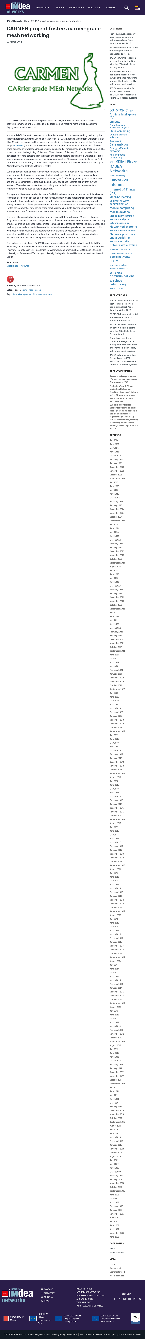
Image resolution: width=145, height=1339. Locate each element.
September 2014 (117, 957)
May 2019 (114, 743)
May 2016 (114, 881)
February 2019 (116, 754)
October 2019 (116, 727)
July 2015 (114, 919)
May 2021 (114, 658)
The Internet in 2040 (119, 382)
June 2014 (114, 969)
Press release (34, 290)
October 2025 (116, 475)
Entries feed (115, 1268)
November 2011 (117, 1076)
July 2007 (114, 1221)
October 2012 (116, 1038)
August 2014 (115, 961)
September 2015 (117, 911)
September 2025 (117, 478)
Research (43, 7)
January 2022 (116, 635)
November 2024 (117, 513)
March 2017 (115, 842)
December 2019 (117, 720)
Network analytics (119, 219)
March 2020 (115, 708)
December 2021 (117, 639)
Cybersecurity (115, 141)
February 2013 (116, 1030)
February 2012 (116, 1064)
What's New (77, 7)
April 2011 (114, 1099)
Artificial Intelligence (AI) (123, 116)
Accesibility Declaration (39, 1334)
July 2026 (114, 440)
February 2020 (116, 712)
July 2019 (114, 735)
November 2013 (117, 995)
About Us (94, 7)
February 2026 (116, 459)
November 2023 (117, 555)
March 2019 (115, 750)
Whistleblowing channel (89, 1306)
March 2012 (115, 1061)
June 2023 (114, 574)
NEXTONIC (114, 250)
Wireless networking (42, 294)
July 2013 (114, 1011)
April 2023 (114, 582)
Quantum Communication (121, 253)
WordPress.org (117, 1276)
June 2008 (114, 1195)
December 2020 (117, 678)
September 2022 (117, 609)
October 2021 (116, 647)
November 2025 (117, 471)
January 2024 (116, 547)
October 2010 (116, 1118)
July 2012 (114, 1049)
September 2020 (117, 689)
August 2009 (115, 1156)
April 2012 (114, 1057)
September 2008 (117, 1191)
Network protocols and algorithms (122, 236)
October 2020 (116, 685)
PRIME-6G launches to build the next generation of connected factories (124, 50)
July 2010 (114, 1130)
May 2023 (114, 578)
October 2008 (116, 1187)
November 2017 (117, 812)
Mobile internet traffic (122, 215)
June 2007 (114, 1225)
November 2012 (117, 1034)
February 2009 (116, 1175)
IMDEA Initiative (126, 161)
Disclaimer (72, 1334)
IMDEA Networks (119, 168)
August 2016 (115, 869)
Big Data (115, 121)
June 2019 (114, 739)
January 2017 (116, 850)
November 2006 (117, 1233)
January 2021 (116, 674)
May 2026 (114, 448)
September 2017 (117, 819)
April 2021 (114, 662)
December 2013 (117, 992)
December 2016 (117, 854)
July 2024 (114, 524)
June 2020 (114, 697)
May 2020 (114, 701)
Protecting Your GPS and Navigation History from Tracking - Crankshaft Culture (124, 389)
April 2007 (114, 1229)
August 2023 (115, 567)
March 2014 (115, 980)
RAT (81, 1334)
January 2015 (116, 942)
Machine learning (120, 197)
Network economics (119, 223)
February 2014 (116, 984)
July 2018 (114, 781)
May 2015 (114, 927)
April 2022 (114, 624)
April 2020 (114, 704)
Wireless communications (122, 274)
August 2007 (115, 1218)
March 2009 (115, 1172)
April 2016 (114, 884)
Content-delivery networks (118, 136)
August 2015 (115, 915)
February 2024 (116, 544)
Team (60, 7)
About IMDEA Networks (88, 1292)
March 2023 (115, 586)
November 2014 (117, 950)
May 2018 (114, 789)
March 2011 (115, 1103)
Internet (117, 185)
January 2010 (116, 1145)
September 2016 (117, 865)
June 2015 (114, 923)
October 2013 (116, 999)
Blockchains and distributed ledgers (119, 126)
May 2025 (114, 490)
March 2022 (115, 628)
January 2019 (116, 758)
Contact (48, 1289)
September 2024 (117, 521)
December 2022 (117, 597)
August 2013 (115, 1007)
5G (112, 110)
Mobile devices (120, 212)
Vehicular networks (119, 269)
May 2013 (114, 1018)
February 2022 (116, 632)
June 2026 (114, 444)
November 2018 (117, 766)
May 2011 (114, 1095)
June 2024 (114, 528)
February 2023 (116, 590)
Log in (112, 1264)
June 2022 (114, 616)
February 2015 (116, 938)
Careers (110, 7)
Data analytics (119, 144)
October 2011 (116, 1080)
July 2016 (114, 873)
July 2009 (114, 1160)
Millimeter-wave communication (119, 202)
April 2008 (114, 1202)
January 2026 (116, 463)
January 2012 (116, 1068)
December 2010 (117, 1110)
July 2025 (114, 482)
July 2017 (114, 827)
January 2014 (116, 988)
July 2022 (114, 612)
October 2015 (116, 907)
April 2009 (114, 1168)
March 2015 (115, 934)
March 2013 (115, 1026)
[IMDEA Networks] (18, 7)
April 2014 (114, 976)
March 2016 (115, 888)
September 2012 (117, 1041)
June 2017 (114, 831)
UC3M (114, 261)
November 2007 (117, 1214)
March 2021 (115, 666)
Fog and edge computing (117, 156)
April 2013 (114, 1022)
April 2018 (114, 792)
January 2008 (116, 1210)
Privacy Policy (58, 1334)
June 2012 (114, 1053)
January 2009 (116, 1179)
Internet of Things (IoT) (122, 191)
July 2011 (114, 1087)
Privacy (125, 249)
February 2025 (116, 501)
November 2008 (117, 1183)
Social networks (120, 256)
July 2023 (114, 570)
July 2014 (114, 965)
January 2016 (116, 896)
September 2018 (117, 773)
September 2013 (117, 1003)
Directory (49, 1293)
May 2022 (114, 620)
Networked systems (21, 294)
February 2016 (116, 892)
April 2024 (114, 536)
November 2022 (117, 601)
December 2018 (117, 762)
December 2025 (117, 467)
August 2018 (115, 777)
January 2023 (116, 593)
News (26, 21)
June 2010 (114, 1133)
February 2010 (116, 1141)
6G (131, 110)
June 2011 (114, 1091)
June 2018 (114, 785)
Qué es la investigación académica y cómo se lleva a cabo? (123, 408)
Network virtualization (123, 245)
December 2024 (117, 509)
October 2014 (116, 953)
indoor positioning (117, 176)
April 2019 (114, 747)
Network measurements (123, 230)
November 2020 (117, 681)
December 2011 (117, 1072)
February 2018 (116, 800)
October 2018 (116, 770)
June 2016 (114, 877)
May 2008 (114, 1198)
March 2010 (115, 1137)
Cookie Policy (91, 1334)
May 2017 (114, 835)
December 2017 (117, 808)
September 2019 (117, 731)
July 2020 (114, 693)
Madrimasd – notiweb (18, 266)
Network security (119, 241)
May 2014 (114, 972)
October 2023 (116, 559)
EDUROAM (48, 1297)
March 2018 (115, 796)
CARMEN (19, 145)
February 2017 (116, 846)
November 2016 (117, 858)
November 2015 (117, 904)
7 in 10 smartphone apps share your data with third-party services (122, 398)
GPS (111, 162)
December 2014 (117, 946)
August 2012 (115, 1045)
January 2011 (116, 1107)
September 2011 (117, 1084)
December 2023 (117, 551)
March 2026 (115, 455)
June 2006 (114, 1237)
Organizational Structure (90, 1295)
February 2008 (116, 1206)
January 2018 (116, 804)
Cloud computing (120, 131)
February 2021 (116, 670)
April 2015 (114, 930)
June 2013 (114, 1015)
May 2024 (114, 532)
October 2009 (116, 1152)
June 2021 (114, 655)
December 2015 (117, 900)
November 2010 (117, 1114)
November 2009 (117, 1149)
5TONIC (122, 110)
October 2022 (116, 605)
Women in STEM (116, 289)
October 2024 (116, 517)
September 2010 (117, 1122)
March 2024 (115, 540)
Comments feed (117, 1272)
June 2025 (114, 486)
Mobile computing (122, 208)
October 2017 (116, 815)
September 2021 (117, 651)
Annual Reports (84, 1299)
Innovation (119, 179)
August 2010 (115, 1126)
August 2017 (115, 823)
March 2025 (115, 498)
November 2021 (117, 643)
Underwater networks (120, 265)
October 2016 (116, 861)
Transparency (83, 1302)
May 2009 (114, 1164)
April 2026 (114, 452)
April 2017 (114, 838)
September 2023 (117, 563)
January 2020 (116, 716)
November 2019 (117, 724)
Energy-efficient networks (119, 149)
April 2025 (114, 494)
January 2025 (116, 505)
